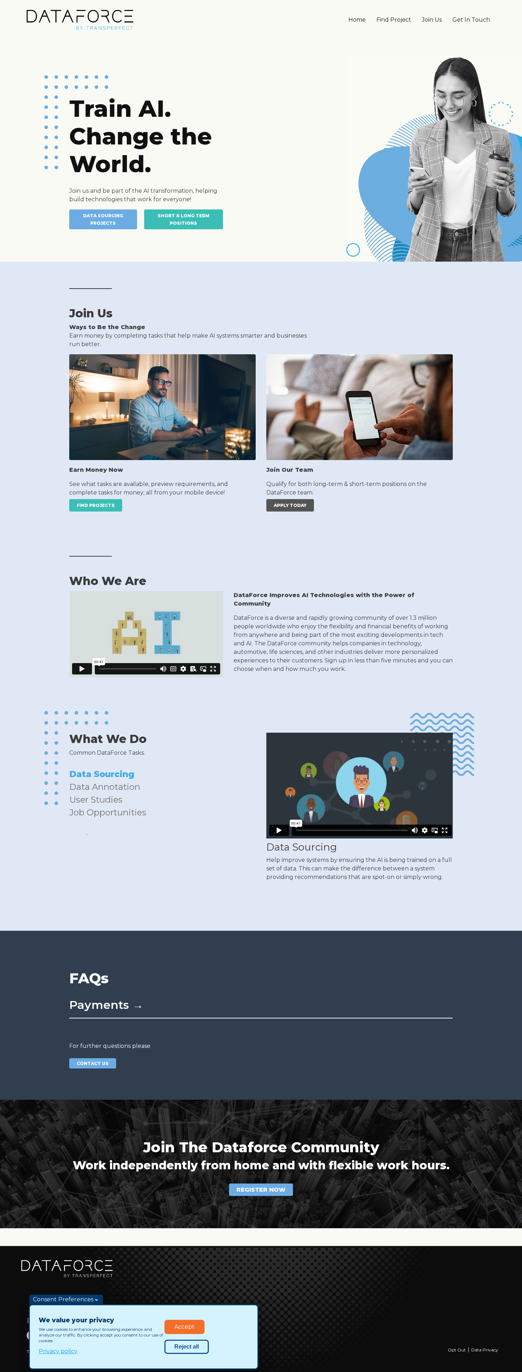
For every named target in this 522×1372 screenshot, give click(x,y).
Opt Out (457, 1349)
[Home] (80, 20)
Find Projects (96, 505)
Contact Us (93, 1063)
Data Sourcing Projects (103, 219)
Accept (184, 1326)
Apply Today (290, 505)
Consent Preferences (63, 1299)
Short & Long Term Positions (184, 219)
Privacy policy (58, 1351)
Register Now (261, 1189)
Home (357, 19)
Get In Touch (471, 19)
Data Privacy (484, 1349)
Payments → (106, 1005)
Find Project (393, 19)
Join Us (432, 19)
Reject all (186, 1347)
